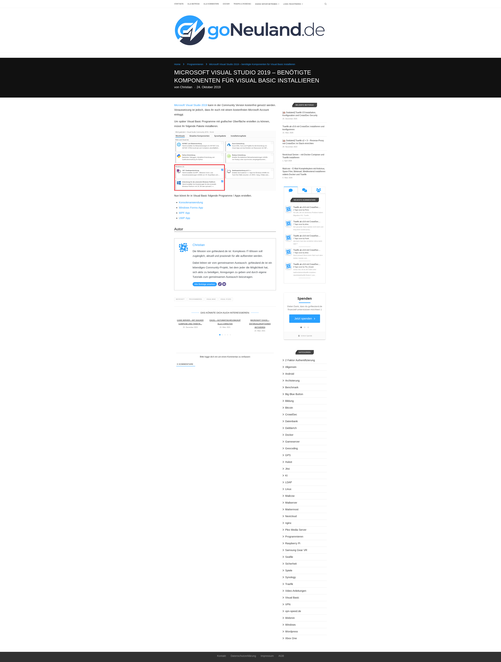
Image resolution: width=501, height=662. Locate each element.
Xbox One (291, 638)
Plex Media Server (295, 529)
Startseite (179, 4)
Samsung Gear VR (296, 550)
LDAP (288, 482)
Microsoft (180, 299)
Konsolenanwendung (191, 202)
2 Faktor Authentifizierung (300, 360)
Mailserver (291, 502)
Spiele (288, 570)
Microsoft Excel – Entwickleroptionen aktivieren (260, 323)
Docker (226, 4)
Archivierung (292, 380)
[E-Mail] (224, 284)
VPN (287, 604)
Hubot (288, 462)
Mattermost (292, 509)
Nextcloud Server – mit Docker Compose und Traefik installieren (303, 156)
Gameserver (292, 441)
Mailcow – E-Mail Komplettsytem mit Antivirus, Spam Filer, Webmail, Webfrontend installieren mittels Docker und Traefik (303, 171)
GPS (288, 455)
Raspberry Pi (292, 543)
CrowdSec (291, 414)
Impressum (267, 655)
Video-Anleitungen (295, 590)
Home (177, 64)
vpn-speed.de (293, 611)
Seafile (289, 556)
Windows (290, 624)
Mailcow (289, 495)
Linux (288, 489)
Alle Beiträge (193, 4)
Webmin (290, 617)
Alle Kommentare (211, 4)
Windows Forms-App (191, 207)
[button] (177, 326)
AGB (281, 655)
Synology (290, 577)
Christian (186, 87)
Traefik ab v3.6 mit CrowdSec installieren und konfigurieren (303, 127)
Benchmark (291, 387)
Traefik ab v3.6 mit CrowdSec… (306, 207)
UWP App (184, 218)
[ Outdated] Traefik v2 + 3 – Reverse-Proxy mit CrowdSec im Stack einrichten (303, 142)
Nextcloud (291, 516)
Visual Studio (225, 299)
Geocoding (291, 448)
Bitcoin (289, 407)
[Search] (325, 4)
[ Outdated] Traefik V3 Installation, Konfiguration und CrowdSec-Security (299, 113)
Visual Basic (211, 299)
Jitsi (287, 468)
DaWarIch (291, 428)
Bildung (289, 400)
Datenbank (291, 421)
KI (286, 475)
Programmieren (195, 64)
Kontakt (221, 655)
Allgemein (290, 367)
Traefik (289, 584)
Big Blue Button (294, 394)
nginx (288, 523)
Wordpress (291, 631)
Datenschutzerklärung (243, 655)
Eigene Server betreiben (266, 4)
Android (289, 373)
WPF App (184, 212)
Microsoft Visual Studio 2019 (190, 105)
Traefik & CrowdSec (242, 4)
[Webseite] (220, 284)
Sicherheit (291, 563)
